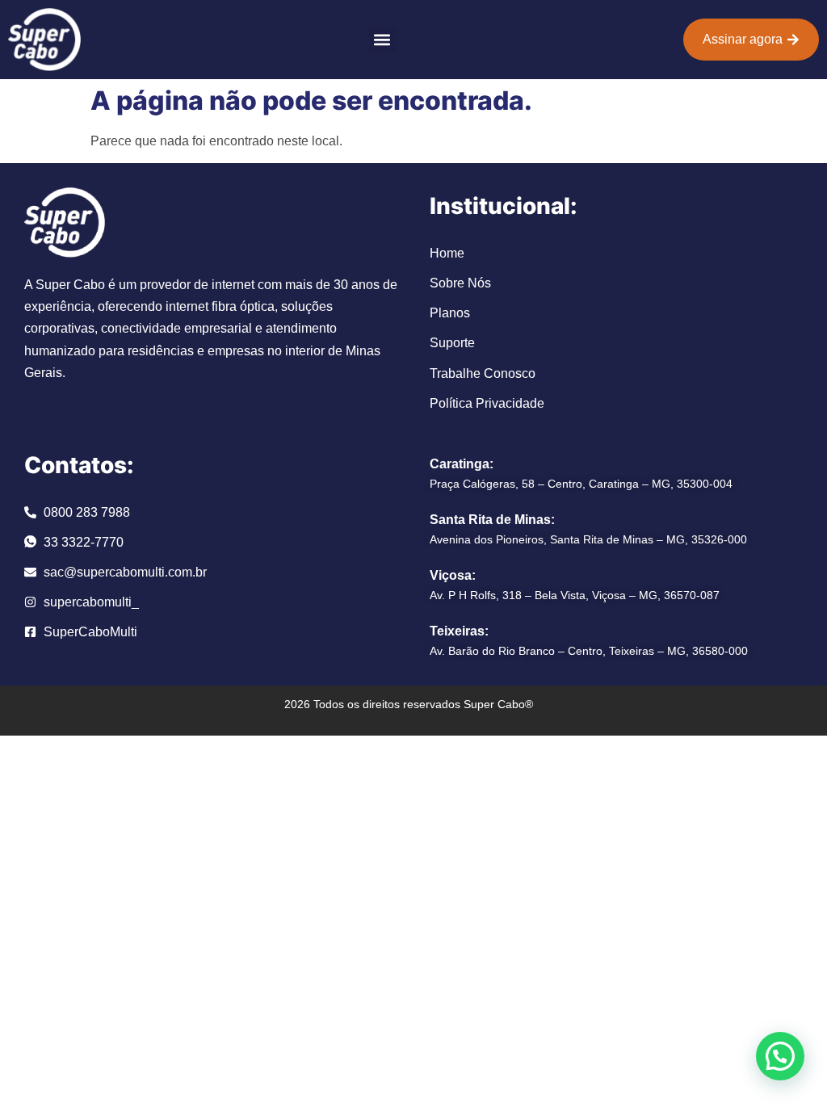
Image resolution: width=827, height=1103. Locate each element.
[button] (382, 40)
